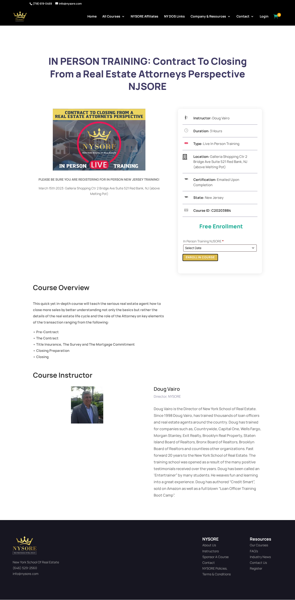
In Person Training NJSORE (203, 241)
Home (92, 16)
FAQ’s (254, 551)
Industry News (260, 557)
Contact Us (258, 562)
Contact (242, 16)
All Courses (111, 16)
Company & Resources (208, 16)
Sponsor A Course (215, 557)
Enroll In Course (200, 257)
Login (264, 16)
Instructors (210, 551)
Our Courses (259, 545)
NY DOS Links (174, 16)
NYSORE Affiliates (144, 16)
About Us (209, 545)
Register (256, 568)
